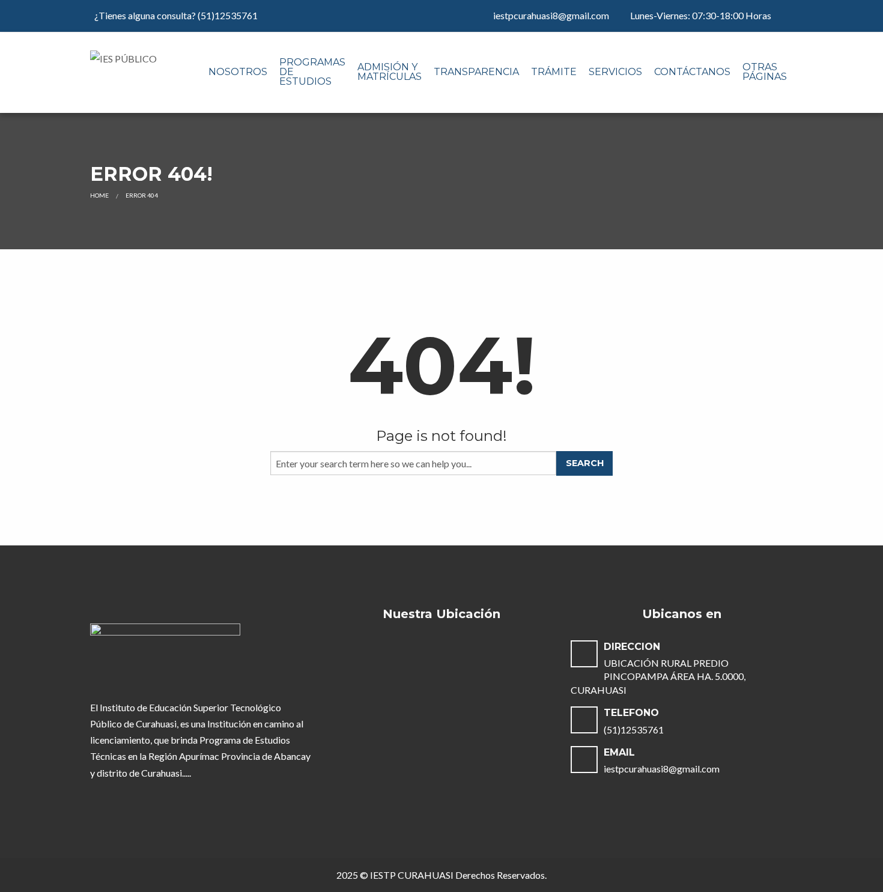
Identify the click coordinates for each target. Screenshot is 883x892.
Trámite (554, 71)
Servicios (615, 71)
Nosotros (237, 71)
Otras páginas (764, 71)
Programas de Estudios (312, 71)
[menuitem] (237, 72)
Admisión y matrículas (389, 71)
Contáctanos (692, 71)
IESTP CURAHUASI (412, 875)
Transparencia (476, 71)
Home (99, 195)
